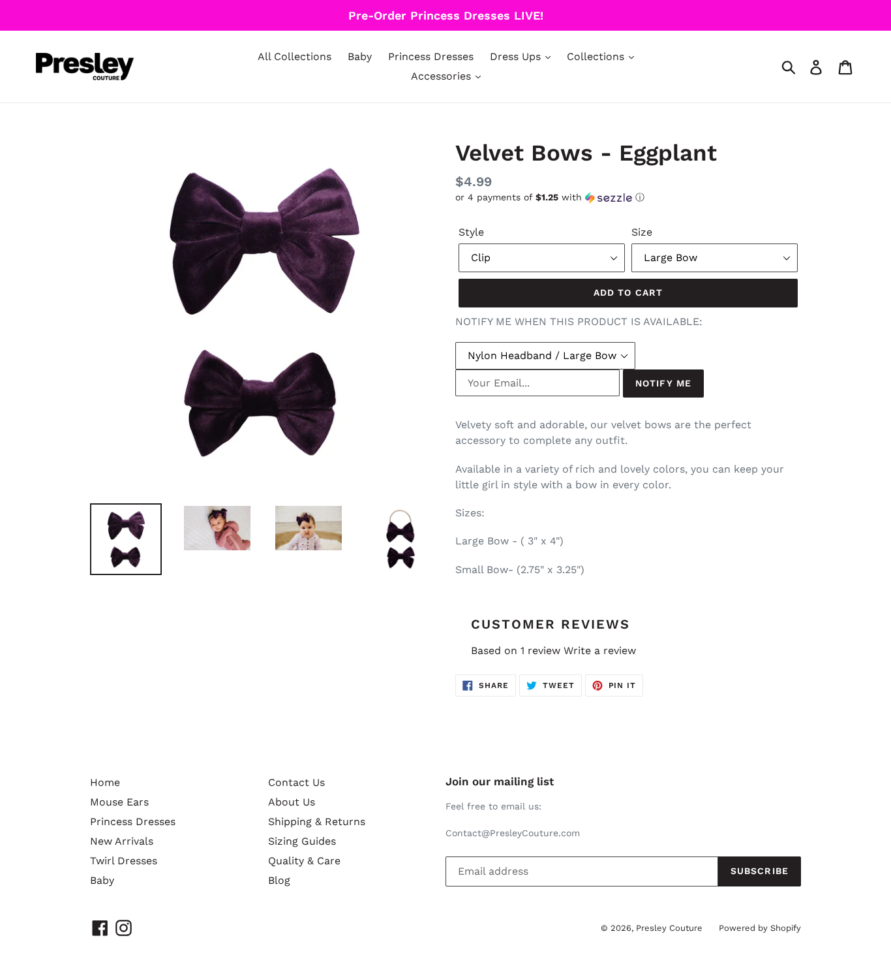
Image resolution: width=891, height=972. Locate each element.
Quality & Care (304, 860)
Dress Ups (517, 56)
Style (471, 232)
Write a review (600, 650)
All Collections (294, 56)
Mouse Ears (119, 802)
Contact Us (296, 782)
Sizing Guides (302, 841)
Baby (360, 56)
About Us (291, 802)
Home (105, 782)
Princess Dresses (431, 56)
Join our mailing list (500, 781)
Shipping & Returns (316, 821)
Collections (597, 56)
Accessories (442, 76)
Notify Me (663, 383)
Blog (279, 880)
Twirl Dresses (123, 860)
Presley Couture (669, 928)
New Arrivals (121, 841)
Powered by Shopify (760, 928)
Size (641, 232)
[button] (628, 197)
